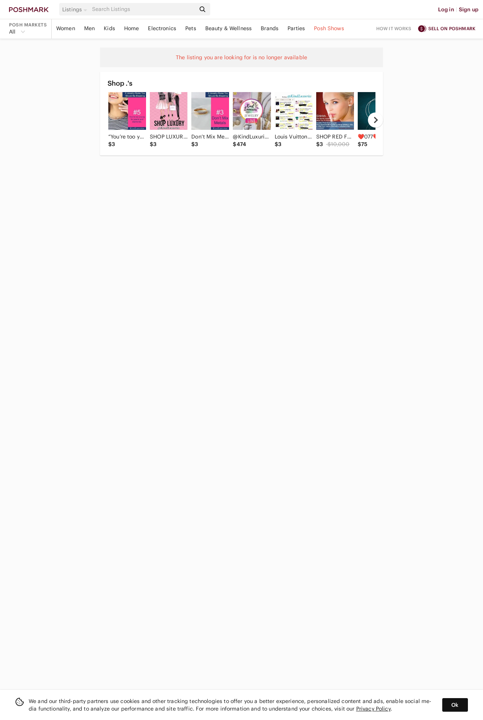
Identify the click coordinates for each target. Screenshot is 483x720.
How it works (394, 28)
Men (89, 28)
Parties (296, 28)
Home (131, 28)
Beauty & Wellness (228, 28)
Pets (190, 28)
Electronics (162, 28)
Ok (454, 705)
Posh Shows (329, 28)
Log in (446, 9)
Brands (269, 28)
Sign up (468, 9)
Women (65, 28)
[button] (75, 9)
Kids (109, 28)
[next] (375, 120)
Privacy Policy (373, 708)
